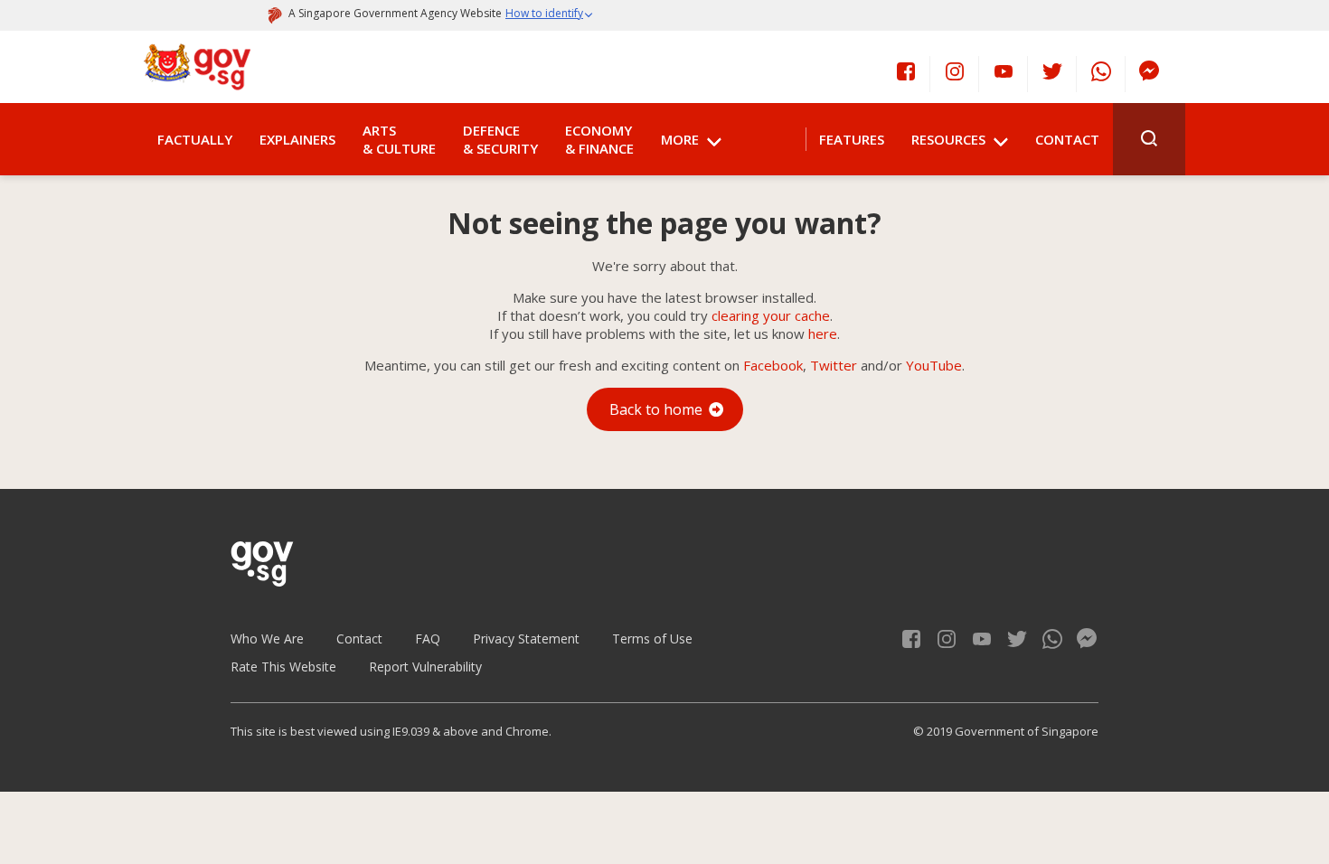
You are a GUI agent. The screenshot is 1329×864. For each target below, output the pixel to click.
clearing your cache (771, 315)
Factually (194, 139)
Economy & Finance (599, 139)
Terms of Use (652, 638)
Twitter (833, 365)
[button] (549, 15)
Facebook (773, 365)
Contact (1067, 139)
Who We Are (267, 638)
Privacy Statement (526, 638)
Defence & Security (500, 139)
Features (851, 139)
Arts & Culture (399, 139)
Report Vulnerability (425, 666)
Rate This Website (283, 666)
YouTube (934, 365)
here (822, 333)
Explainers (297, 139)
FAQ (427, 638)
